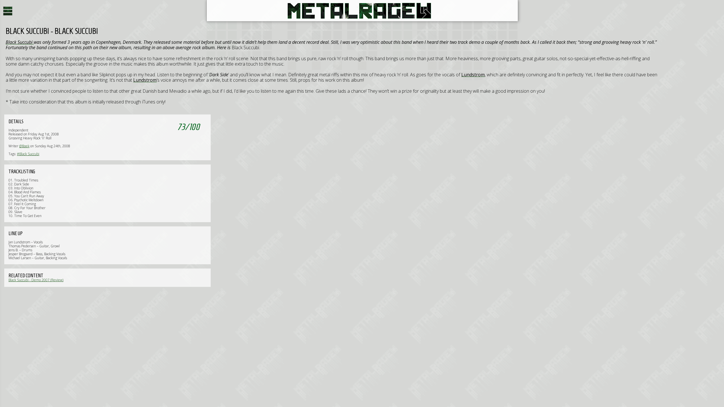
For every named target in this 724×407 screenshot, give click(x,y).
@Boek (24, 146)
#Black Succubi (28, 153)
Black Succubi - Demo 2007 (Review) (35, 280)
